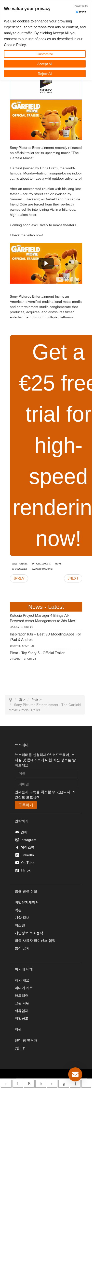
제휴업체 (21, 1011)
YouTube (27, 863)
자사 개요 (22, 980)
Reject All (45, 74)
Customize (45, 54)
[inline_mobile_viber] (29, 1084)
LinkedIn (27, 855)
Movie (58, 563)
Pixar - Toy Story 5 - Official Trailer (37, 653)
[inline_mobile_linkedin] (63, 1084)
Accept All (44, 64)
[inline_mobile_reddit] (75, 1084)
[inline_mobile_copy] (86, 1084)
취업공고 (21, 1018)
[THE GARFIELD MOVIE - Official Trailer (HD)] (67, 279)
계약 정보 (22, 918)
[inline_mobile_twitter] (52, 1084)
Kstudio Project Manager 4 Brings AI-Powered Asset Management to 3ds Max (42, 618)
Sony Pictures (19, 563)
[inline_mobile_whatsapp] (6, 1084)
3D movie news (19, 568)
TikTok (25, 870)
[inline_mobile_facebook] (40, 1084)
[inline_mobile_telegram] (18, 1084)
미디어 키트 (24, 988)
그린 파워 (22, 1003)
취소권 (20, 925)
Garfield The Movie (42, 568)
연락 (24, 832)
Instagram (28, 840)
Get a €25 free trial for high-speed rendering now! (58, 445)
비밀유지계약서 (27, 902)
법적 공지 (22, 948)
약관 (18, 910)
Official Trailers (41, 563)
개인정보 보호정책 (29, 933)
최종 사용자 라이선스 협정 (35, 940)
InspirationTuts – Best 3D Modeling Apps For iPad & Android (45, 637)
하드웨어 (21, 995)
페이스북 (27, 847)
